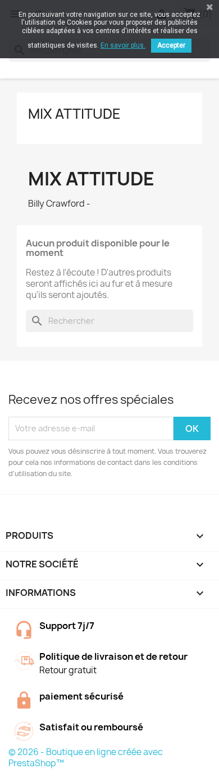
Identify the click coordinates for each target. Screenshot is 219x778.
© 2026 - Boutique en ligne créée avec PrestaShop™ (85, 757)
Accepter (171, 45)
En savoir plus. (123, 45)
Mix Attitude (74, 113)
